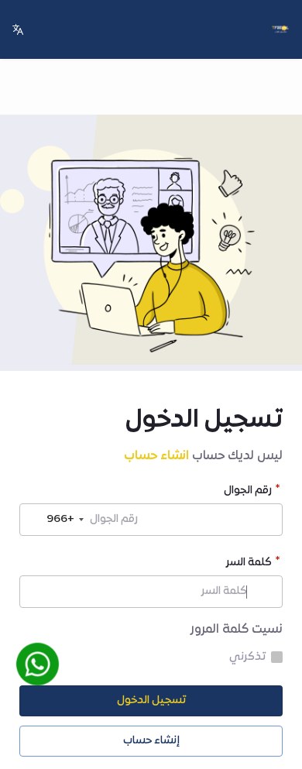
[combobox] (54, 519)
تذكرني (247, 657)
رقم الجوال (248, 492)
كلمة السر (249, 564)
